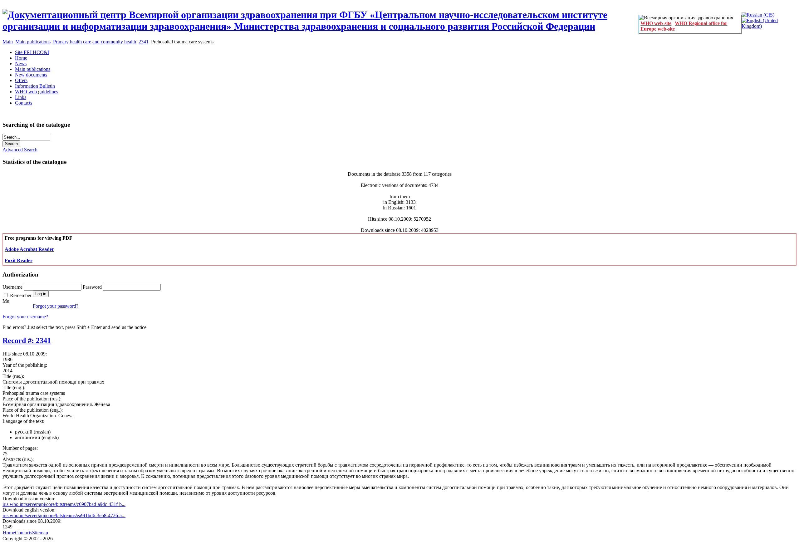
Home (9, 532)
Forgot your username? (25, 316)
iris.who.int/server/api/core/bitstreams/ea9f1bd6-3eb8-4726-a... (63, 515)
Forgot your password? (55, 306)
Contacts (23, 532)
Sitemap (40, 532)
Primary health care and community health (94, 41)
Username (13, 287)
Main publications (33, 41)
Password (93, 287)
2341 (144, 41)
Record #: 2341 (26, 340)
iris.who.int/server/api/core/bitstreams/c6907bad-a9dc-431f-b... (63, 504)
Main (7, 41)
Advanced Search (19, 149)
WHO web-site (655, 23)
